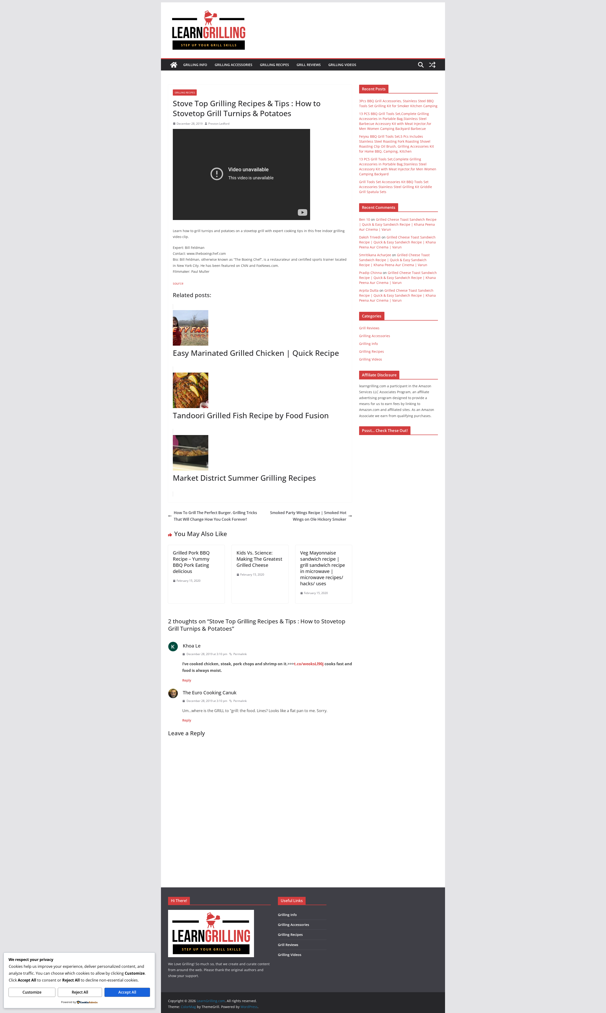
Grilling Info (195, 64)
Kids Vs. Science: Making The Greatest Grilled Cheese (259, 559)
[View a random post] (432, 64)
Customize (31, 992)
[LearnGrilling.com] (173, 64)
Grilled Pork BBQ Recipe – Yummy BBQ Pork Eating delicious (191, 562)
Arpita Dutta (369, 290)
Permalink (240, 654)
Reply (186, 680)
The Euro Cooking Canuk (209, 692)
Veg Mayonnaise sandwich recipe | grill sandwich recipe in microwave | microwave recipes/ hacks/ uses (322, 568)
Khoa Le (192, 646)
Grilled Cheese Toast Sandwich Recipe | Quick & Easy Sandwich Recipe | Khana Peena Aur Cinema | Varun (398, 224)
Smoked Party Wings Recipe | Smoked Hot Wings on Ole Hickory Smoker (308, 516)
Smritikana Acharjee (375, 255)
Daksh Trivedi (370, 237)
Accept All (127, 992)
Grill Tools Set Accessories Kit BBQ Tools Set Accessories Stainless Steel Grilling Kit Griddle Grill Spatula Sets (395, 187)
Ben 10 (364, 219)
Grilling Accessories (233, 64)
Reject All (80, 992)
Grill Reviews (309, 64)
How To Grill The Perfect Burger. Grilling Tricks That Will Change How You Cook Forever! (215, 516)
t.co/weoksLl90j (309, 663)
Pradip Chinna (370, 272)
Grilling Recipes (274, 64)
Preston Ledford (218, 124)
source (178, 283)
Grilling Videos (342, 64)
